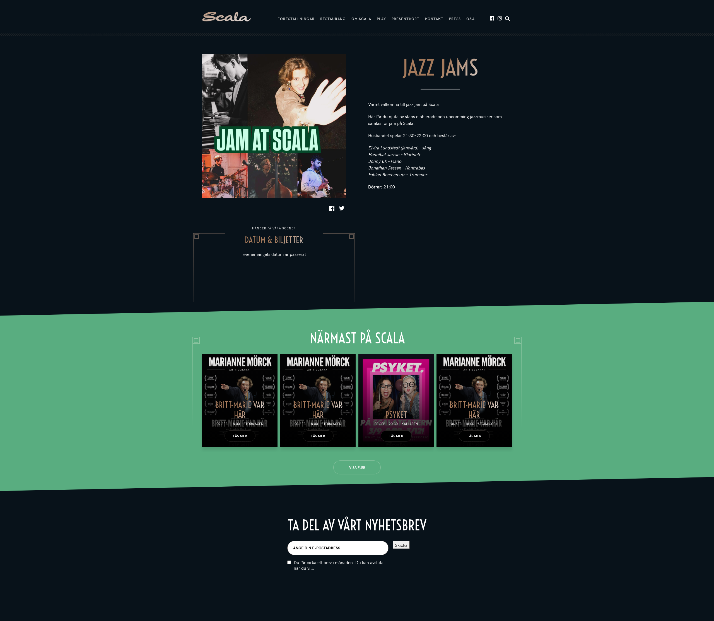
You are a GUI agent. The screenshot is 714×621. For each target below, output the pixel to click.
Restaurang (333, 18)
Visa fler (357, 467)
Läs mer (240, 436)
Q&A (470, 18)
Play (381, 18)
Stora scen (253, 423)
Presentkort (405, 18)
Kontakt (434, 18)
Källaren (409, 423)
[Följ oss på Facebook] (491, 17)
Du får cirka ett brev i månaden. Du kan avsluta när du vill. (338, 565)
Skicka (401, 545)
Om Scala (361, 18)
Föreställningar (296, 18)
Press (455, 18)
